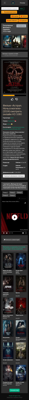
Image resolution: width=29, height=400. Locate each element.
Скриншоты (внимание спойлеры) (14, 176)
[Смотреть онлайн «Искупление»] (8, 328)
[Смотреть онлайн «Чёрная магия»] (21, 305)
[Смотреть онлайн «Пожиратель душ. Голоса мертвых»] (8, 372)
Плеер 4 (5, 195)
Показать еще (14, 390)
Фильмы (5, 129)
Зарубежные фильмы (18, 127)
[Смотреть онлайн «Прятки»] (21, 283)
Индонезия (11, 121)
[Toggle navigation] (4, 2)
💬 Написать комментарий (11, 239)
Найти (21, 8)
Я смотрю (23, 198)
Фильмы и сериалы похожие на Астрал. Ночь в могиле (14, 248)
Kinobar (22, 3)
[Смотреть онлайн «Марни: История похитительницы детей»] (8, 261)
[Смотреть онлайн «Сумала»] (21, 350)
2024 (12, 117)
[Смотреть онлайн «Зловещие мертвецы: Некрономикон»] (8, 283)
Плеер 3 (19, 192)
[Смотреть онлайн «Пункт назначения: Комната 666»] (8, 305)
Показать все (21, 26)
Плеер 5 (12, 195)
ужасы (9, 124)
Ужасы (10, 129)
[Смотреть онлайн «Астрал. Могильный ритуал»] (21, 328)
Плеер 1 (5, 192)
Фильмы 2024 (17, 129)
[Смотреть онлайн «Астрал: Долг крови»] (21, 261)
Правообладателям (14, 395)
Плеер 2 (12, 192)
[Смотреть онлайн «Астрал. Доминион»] (8, 350)
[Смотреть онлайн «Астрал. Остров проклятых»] (21, 372)
